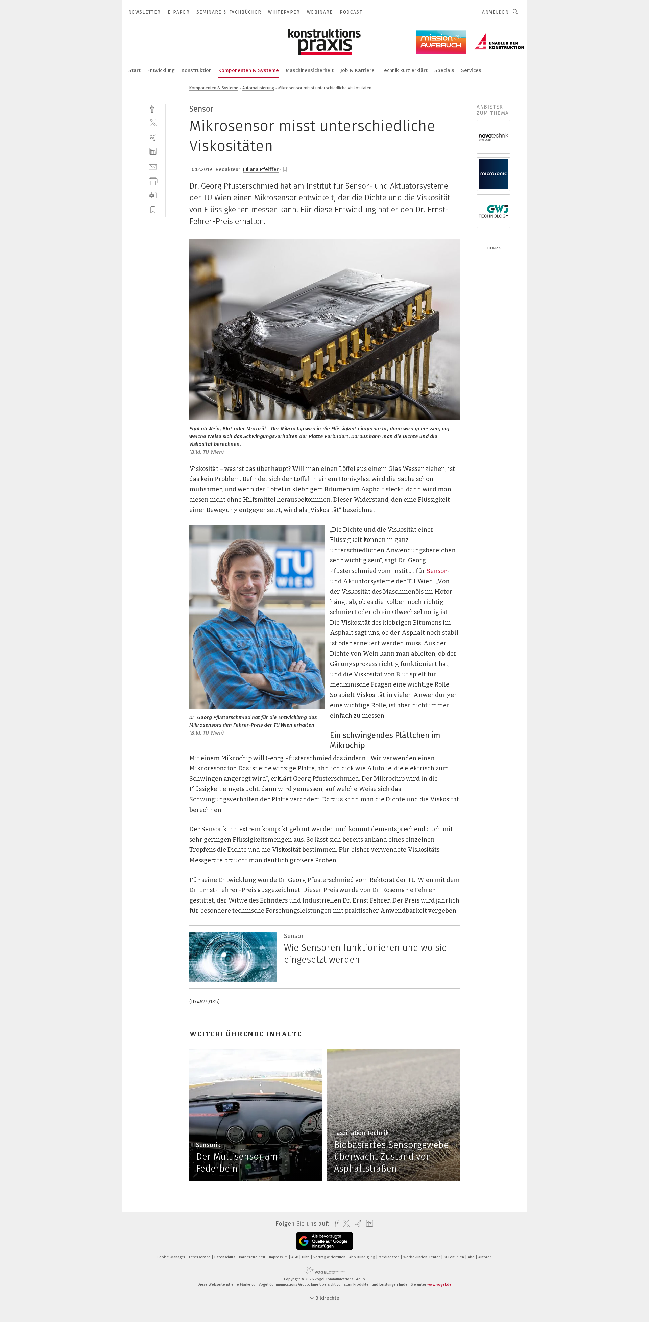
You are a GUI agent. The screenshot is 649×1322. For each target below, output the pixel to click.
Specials (444, 70)
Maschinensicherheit (310, 70)
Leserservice (200, 1257)
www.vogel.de (439, 1284)
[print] (153, 180)
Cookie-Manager (171, 1257)
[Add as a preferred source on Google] (324, 1241)
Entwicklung (161, 70)
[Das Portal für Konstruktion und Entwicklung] (134, 70)
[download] (153, 195)
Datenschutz (225, 1257)
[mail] (153, 166)
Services (471, 70)
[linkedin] (153, 151)
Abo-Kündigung (362, 1257)
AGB (295, 1257)
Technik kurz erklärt (404, 70)
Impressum (279, 1257)
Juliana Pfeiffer (261, 169)
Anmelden (495, 12)
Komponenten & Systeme (248, 70)
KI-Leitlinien (454, 1257)
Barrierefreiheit (252, 1257)
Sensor (437, 571)
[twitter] (153, 122)
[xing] (153, 137)
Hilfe (306, 1257)
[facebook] (153, 108)
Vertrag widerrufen (329, 1257)
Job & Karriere (357, 70)
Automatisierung (258, 87)
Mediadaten (390, 1257)
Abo (472, 1257)
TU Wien (494, 248)
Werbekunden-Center (422, 1257)
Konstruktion (197, 70)
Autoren (485, 1257)
